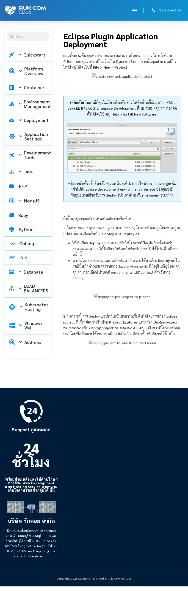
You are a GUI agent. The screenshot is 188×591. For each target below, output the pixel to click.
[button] (134, 10)
